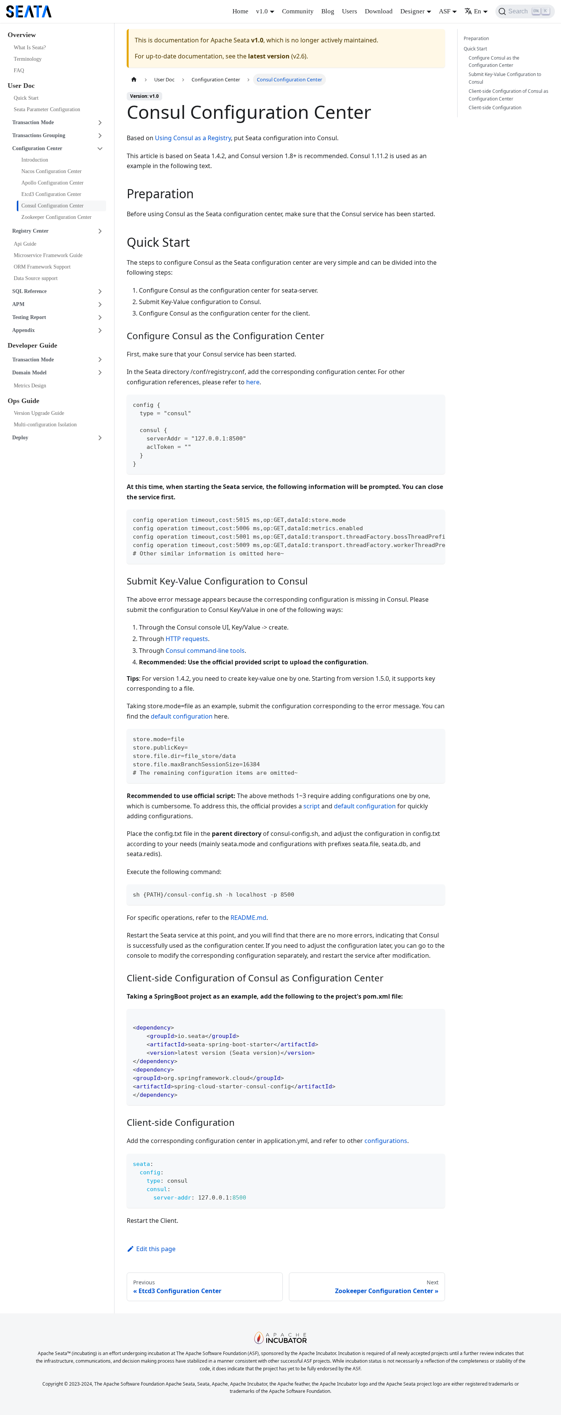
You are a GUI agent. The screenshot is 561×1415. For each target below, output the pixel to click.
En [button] (477, 11)
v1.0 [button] (262, 11)
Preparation (476, 38)
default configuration (182, 716)
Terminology (28, 59)
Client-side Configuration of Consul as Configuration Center (508, 95)
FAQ (19, 70)
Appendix (23, 330)
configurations (385, 1141)
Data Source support (36, 278)
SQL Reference (29, 291)
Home (240, 11)
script (311, 806)
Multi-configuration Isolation (45, 424)
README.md (248, 917)
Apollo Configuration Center (52, 183)
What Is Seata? (30, 47)
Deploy (20, 437)
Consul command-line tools (205, 650)
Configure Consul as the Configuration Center (494, 62)
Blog (327, 11)
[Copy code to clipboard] (435, 404)
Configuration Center (37, 148)
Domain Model (29, 373)
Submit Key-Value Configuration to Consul (505, 78)
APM (18, 304)
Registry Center (30, 231)
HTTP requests (187, 639)
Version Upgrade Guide (39, 413)
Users (349, 11)
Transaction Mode (33, 122)
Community (298, 11)
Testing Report (29, 317)
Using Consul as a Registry (193, 138)
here (253, 382)
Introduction (34, 160)
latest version (269, 56)
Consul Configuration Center (52, 206)
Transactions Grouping (38, 135)
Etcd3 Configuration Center (51, 194)
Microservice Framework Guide (48, 255)
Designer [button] (412, 11)
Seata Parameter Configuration (47, 109)
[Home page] (134, 80)
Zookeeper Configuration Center (56, 217)
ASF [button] (444, 11)
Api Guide (25, 244)
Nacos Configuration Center (51, 171)
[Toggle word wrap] (421, 519)
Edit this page (156, 1249)
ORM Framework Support (42, 267)
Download (379, 11)
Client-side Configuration (495, 107)
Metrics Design (30, 386)
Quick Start (26, 98)
